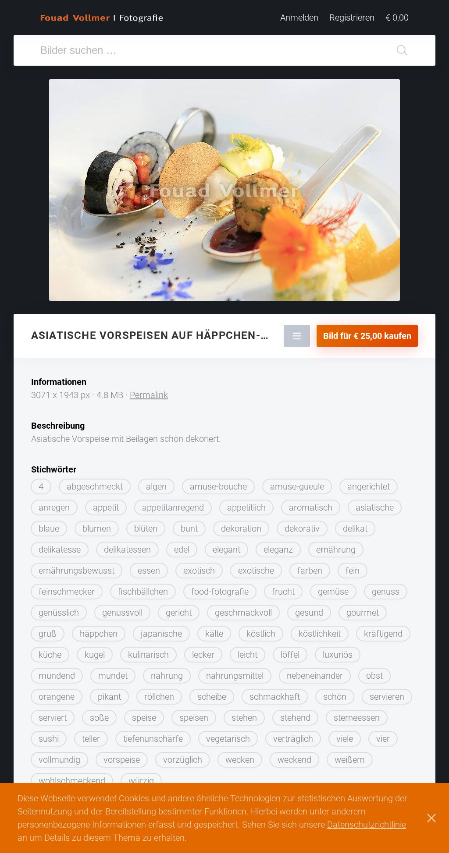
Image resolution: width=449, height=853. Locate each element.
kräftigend (383, 633)
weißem (350, 759)
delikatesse (60, 549)
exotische (256, 570)
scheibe (211, 696)
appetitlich (246, 507)
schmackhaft (274, 696)
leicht (247, 654)
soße (99, 717)
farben (309, 570)
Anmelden (299, 17)
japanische (161, 633)
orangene (57, 696)
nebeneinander (315, 675)
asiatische (375, 507)
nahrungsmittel (235, 675)
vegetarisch (228, 738)
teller (91, 738)
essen (149, 570)
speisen (193, 717)
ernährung (336, 549)
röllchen (159, 696)
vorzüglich (182, 759)
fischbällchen (143, 591)
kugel (95, 654)
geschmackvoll (243, 612)
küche (50, 654)
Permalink (149, 395)
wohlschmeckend (72, 780)
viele (344, 738)
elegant (226, 549)
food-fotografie (220, 591)
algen (156, 486)
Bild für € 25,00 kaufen (367, 336)
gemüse (333, 591)
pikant (109, 696)
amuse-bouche (218, 486)
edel (181, 549)
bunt (189, 528)
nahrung (167, 675)
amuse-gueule (297, 486)
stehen (244, 717)
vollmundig (59, 759)
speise (144, 717)
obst (374, 675)
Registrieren (351, 17)
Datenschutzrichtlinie (366, 824)
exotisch (199, 570)
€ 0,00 (397, 17)
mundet (113, 675)
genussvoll (122, 612)
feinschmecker (67, 591)
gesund (309, 612)
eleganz (278, 549)
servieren (387, 696)
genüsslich (59, 612)
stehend (295, 717)
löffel (290, 654)
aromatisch (310, 507)
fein (353, 570)
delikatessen (127, 549)
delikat (355, 528)
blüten (145, 528)
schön (334, 696)
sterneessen (357, 717)
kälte (214, 633)
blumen (96, 528)
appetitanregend (173, 507)
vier (383, 738)
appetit (106, 507)
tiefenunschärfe (153, 738)
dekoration (241, 528)
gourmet (362, 612)
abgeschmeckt (95, 486)
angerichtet (368, 486)
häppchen (99, 633)
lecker (203, 654)
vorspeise (121, 759)
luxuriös (338, 654)
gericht (179, 612)
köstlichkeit (320, 633)
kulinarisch (148, 654)
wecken (239, 759)
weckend (294, 759)
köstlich (260, 633)
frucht (283, 591)
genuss (385, 591)
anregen (54, 507)
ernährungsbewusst (76, 570)
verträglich (293, 738)
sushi (49, 738)
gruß (48, 633)
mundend (57, 675)
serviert (53, 717)
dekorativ (302, 528)
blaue (49, 528)
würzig (141, 780)
